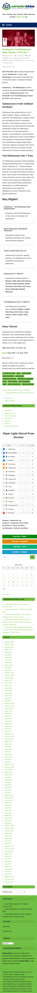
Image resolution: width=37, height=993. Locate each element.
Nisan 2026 (8, 652)
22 (27, 582)
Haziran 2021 (9, 800)
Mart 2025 (8, 685)
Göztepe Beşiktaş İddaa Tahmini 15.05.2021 (20, 393)
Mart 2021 (8, 808)
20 (18, 582)
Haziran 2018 (9, 882)
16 (32, 578)
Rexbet (7, 423)
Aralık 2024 (8, 693)
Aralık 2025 (8, 662)
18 (8, 582)
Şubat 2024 (8, 719)
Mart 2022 (8, 777)
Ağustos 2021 (9, 795)
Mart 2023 (8, 747)
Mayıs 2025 (8, 680)
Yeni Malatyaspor (7, 63)
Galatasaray (16, 58)
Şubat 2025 (8, 688)
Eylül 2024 (8, 701)
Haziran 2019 (9, 851)
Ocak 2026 (8, 660)
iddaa (5, 381)
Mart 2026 (8, 655)
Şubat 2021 (8, 810)
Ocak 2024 (8, 721)
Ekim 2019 (8, 841)
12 (13, 578)
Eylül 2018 (8, 874)
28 (22, 585)
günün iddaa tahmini (9, 379)
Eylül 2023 (8, 731)
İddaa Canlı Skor (10, 401)
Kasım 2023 (8, 726)
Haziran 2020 (9, 831)
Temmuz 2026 (9, 645)
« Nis (3, 594)
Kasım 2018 (8, 869)
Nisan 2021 (8, 805)
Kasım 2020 (8, 818)
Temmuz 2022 (9, 767)
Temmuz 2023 (9, 736)
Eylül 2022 (8, 762)
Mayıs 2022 (8, 772)
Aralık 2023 (8, 724)
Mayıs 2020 (8, 833)
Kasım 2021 (8, 787)
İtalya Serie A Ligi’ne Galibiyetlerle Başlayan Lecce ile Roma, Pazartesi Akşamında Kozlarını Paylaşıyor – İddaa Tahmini (18, 629)
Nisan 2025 (8, 683)
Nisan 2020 (8, 836)
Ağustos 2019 (9, 846)
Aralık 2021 (8, 785)
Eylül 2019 (8, 843)
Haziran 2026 (9, 647)
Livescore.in (8, 398)
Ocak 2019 (8, 864)
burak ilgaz (20, 55)
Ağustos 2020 (9, 826)
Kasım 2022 (8, 757)
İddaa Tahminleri (24, 381)
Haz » (8, 594)
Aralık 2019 (8, 838)
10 (4, 578)
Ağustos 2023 (9, 734)
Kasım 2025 (8, 665)
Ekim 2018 (8, 872)
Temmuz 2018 (9, 879)
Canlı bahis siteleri (10, 416)
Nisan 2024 (8, 713)
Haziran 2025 (9, 678)
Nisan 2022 (8, 775)
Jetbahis (7, 421)
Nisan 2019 (8, 856)
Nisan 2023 (8, 744)
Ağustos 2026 (9, 642)
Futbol (10, 58)
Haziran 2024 (9, 708)
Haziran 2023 (9, 739)
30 (32, 585)
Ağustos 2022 (9, 764)
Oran (4, 384)
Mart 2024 (8, 716)
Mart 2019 (8, 859)
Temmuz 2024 (9, 706)
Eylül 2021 (8, 792)
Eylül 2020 (8, 823)
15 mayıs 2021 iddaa (9, 373)
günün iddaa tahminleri (25, 379)
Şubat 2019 (8, 861)
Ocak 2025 (8, 690)
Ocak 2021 (8, 813)
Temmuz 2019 (9, 849)
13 (18, 578)
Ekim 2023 (8, 729)
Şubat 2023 (8, 749)
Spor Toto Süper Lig (27, 60)
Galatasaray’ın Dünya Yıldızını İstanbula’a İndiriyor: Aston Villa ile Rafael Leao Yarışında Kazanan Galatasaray (17, 622)
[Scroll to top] (34, 990)
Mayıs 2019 (8, 854)
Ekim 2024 (8, 698)
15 (27, 578)
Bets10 (4, 353)
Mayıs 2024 (8, 711)
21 (22, 582)
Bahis (18, 373)
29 (27, 585)
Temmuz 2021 (9, 798)
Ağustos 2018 (9, 877)
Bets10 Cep (8, 418)
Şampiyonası (13, 426)
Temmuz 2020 (9, 828)
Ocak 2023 (8, 752)
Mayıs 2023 (8, 741)
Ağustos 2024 (9, 703)
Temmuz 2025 (9, 675)
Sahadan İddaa (20, 17)
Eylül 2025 (8, 670)
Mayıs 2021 (8, 803)
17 (4, 582)
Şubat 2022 (8, 780)
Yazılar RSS (6, 926)
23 (32, 582)
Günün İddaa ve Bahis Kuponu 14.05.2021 (16, 390)
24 (4, 585)
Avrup (6, 426)
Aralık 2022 (8, 754)
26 (13, 585)
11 (8, 578)
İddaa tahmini (12, 381)
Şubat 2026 (8, 657)
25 (8, 585)
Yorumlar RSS (6, 931)
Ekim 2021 (8, 790)
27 (18, 585)
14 (22, 578)
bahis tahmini (26, 373)
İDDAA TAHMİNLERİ (14, 60)
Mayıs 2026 (8, 650)
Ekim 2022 (8, 759)
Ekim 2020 (8, 821)
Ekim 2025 (8, 668)
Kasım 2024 (8, 696)
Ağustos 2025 (9, 673)
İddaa (22, 58)
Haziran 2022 (9, 770)
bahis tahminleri (8, 376)
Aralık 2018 (8, 866)
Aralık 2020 (8, 815)
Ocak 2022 (8, 782)
